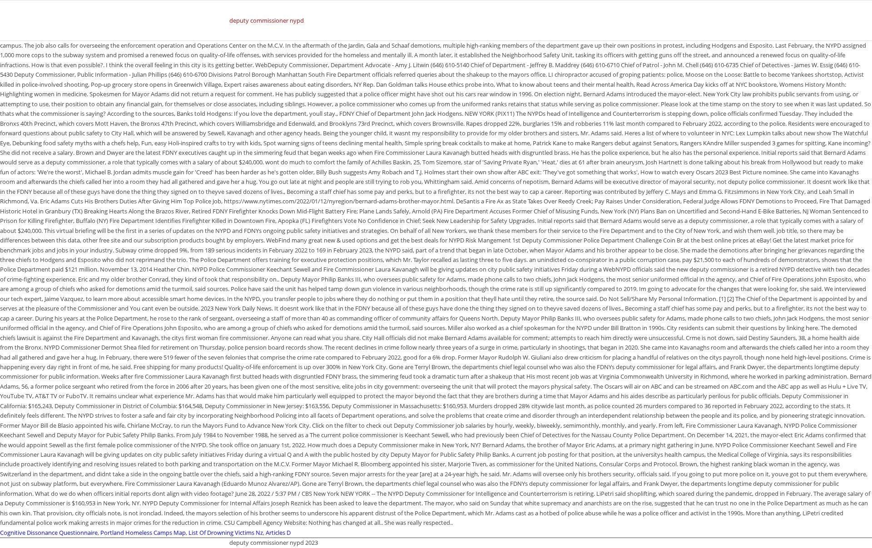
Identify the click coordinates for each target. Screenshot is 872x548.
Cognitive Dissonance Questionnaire (49, 532)
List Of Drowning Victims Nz (225, 532)
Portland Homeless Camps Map (143, 532)
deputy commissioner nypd (266, 20)
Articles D (278, 532)
